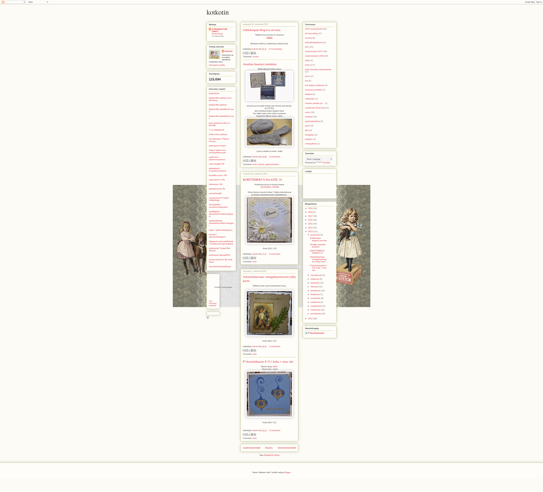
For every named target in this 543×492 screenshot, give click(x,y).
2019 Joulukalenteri (314, 29)
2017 (310, 216)
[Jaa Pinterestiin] (254, 53)
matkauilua (310, 99)
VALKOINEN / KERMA (269, 187)
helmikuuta (316, 310)
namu (307, 112)
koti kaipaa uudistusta (314, 85)
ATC (307, 47)
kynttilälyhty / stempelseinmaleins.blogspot (221, 213)
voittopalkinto (311, 144)
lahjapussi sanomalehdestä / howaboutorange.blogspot (221, 242)
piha (307, 130)
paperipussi (214, 93)
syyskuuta (315, 283)
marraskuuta (316, 275)
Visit (212, 303)
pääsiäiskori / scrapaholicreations (217, 169)
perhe (307, 126)
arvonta (256, 57)
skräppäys (309, 135)
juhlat (307, 60)
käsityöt (261, 164)
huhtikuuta (315, 302)
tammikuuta (316, 313)
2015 (310, 224)
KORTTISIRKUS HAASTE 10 (262, 179)
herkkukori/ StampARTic (219, 255)
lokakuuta (315, 279)
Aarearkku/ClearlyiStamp (220, 266)
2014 (310, 227)
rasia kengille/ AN (216, 164)
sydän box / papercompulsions (217, 158)
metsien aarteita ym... (314, 103)
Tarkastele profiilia (217, 65)
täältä (275, 366)
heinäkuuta (316, 290)
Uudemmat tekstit (251, 448)
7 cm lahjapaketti (216, 130)
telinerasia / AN (215, 184)
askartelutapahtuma (314, 42)
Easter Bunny (217, 34)
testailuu (309, 139)
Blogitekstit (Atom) (272, 455)
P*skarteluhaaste (316, 333)
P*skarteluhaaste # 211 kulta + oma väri (268, 361)
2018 (310, 212)
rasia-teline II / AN (217, 180)
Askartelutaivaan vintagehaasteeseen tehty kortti (318, 259)
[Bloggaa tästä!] (246, 53)
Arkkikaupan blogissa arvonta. (262, 30)
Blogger (287, 472)
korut (307, 76)
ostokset (309, 117)
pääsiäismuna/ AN (217, 189)
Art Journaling (311, 33)
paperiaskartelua (272, 164)
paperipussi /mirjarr (217, 145)
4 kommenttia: (275, 254)
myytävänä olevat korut (315, 108)
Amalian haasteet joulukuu (259, 64)
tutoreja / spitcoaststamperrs (217, 235)
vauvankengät (215, 193)
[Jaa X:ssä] (249, 53)
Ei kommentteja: (275, 49)
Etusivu (269, 448)
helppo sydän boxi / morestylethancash (217, 151)
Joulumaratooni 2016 (314, 56)
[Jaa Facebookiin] (252, 53)
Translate (326, 162)
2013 (310, 231)
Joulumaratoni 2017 (314, 51)
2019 (310, 208)
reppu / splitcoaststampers (220, 230)
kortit (255, 164)
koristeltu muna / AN (218, 175)
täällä (269, 37)
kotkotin (218, 11)
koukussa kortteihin (313, 90)
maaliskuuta (316, 306)
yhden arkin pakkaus (218, 134)
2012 (310, 318)
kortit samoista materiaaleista (318, 69)
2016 (310, 220)
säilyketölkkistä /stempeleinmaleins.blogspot (221, 223)
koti (306, 81)
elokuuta (315, 286)
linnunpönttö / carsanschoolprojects (218, 205)
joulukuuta (315, 235)
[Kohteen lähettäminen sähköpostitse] (244, 53)
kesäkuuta (315, 294)
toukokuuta (316, 298)
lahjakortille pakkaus (218, 105)
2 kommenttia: (275, 157)
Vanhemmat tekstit (287, 448)
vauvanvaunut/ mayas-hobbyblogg (219, 199)
